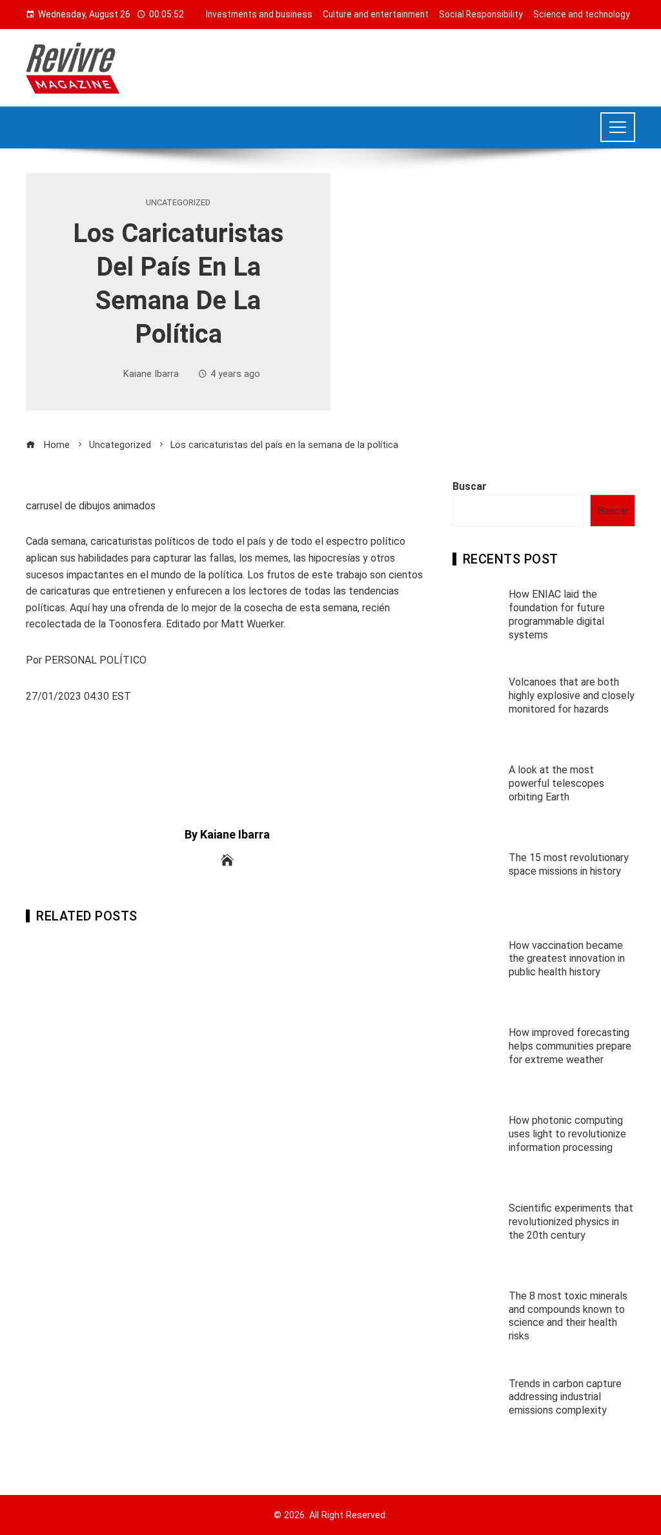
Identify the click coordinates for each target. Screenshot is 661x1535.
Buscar (470, 486)
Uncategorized (178, 203)
